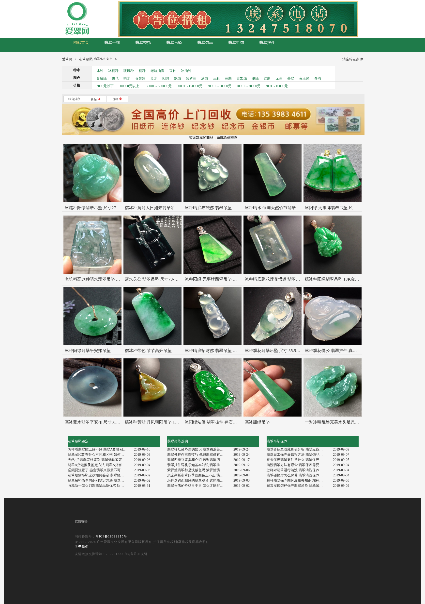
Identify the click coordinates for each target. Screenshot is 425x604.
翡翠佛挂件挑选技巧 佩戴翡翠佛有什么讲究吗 (198, 454)
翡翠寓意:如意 (105, 58)
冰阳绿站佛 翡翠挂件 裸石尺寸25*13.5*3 (222, 422)
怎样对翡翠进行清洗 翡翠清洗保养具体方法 (298, 470)
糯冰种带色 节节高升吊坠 (148, 350)
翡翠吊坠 (174, 42)
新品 (96, 99)
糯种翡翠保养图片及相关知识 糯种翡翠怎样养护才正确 (298, 480)
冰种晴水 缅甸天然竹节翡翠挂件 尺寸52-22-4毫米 (290, 207)
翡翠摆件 (267, 42)
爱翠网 (67, 59)
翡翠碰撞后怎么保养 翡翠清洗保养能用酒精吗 (298, 475)
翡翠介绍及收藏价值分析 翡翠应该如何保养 (298, 449)
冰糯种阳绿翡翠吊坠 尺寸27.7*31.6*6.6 (101, 207)
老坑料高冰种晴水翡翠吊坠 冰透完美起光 (103, 279)
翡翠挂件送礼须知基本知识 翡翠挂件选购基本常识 (198, 465)
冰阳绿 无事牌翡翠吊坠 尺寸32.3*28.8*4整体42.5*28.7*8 (357, 207)
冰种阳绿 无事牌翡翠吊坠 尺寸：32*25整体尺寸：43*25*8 (239, 279)
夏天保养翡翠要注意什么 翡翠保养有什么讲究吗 (298, 460)
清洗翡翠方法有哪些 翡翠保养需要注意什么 (298, 465)
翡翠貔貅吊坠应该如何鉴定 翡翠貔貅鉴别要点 (99, 475)
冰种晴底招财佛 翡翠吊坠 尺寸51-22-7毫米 (224, 350)
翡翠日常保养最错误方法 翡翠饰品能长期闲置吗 (298, 454)
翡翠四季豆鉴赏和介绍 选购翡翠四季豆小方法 (198, 460)
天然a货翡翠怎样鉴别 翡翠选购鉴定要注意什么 (99, 460)
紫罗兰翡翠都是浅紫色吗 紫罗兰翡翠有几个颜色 (198, 470)
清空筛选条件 (352, 59)
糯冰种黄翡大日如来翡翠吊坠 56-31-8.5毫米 (165, 207)
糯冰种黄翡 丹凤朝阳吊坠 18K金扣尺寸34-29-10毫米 (173, 422)
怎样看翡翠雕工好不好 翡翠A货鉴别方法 (99, 449)
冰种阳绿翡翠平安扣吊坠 (88, 350)
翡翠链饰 (236, 42)
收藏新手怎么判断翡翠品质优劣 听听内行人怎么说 (99, 485)
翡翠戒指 (143, 42)
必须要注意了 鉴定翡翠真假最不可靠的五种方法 (99, 470)
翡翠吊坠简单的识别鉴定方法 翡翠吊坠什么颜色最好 (99, 480)
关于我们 (82, 547)
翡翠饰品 (205, 42)
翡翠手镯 (112, 42)
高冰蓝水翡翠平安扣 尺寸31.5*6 (94, 422)
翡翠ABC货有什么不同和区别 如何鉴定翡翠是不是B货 (99, 454)
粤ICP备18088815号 (111, 536)
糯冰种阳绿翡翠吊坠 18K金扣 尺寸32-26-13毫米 (349, 279)
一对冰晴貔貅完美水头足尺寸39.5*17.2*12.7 (345, 422)
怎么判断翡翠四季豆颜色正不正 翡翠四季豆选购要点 (198, 475)
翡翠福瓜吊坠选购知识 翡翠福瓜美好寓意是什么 (198, 449)
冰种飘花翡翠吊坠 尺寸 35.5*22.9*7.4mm (282, 350)
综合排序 (74, 99)
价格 (117, 99)
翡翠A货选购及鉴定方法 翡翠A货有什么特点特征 (99, 465)
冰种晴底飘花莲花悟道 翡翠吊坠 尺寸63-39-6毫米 (290, 279)
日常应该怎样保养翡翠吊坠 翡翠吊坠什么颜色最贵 (298, 485)
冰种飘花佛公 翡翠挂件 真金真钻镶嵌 (339, 350)
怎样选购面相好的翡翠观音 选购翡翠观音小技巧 (198, 480)
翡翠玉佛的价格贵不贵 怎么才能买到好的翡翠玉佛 (198, 485)
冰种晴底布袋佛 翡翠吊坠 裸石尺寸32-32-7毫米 (228, 207)
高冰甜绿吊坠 (257, 422)
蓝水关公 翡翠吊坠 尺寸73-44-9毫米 (158, 279)
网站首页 (81, 42)
